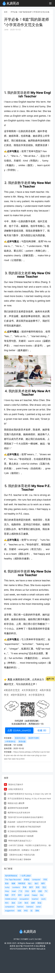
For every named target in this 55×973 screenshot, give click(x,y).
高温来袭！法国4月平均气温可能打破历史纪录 (26, 822)
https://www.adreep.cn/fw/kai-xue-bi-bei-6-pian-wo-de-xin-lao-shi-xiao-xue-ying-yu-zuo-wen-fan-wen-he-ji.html (27, 755)
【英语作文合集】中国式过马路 (22, 855)
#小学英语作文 (37, 694)
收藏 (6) (42, 730)
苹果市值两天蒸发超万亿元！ (20, 841)
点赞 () (19, 730)
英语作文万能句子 (15, 784)
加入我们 (38, 939)
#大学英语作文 (30, 690)
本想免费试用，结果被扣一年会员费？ (24, 850)
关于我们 (16, 939)
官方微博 (24, 939)
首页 (5, 12)
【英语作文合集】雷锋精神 (20, 859)
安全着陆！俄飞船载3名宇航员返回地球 (24, 826)
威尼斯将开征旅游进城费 (18, 808)
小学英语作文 (10, 741)
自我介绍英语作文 (15, 789)
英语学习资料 (33, 738)
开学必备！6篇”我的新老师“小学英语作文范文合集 (30, 12)
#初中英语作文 (19, 694)
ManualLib (40, 949)
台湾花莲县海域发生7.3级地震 (21, 836)
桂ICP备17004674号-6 (26, 946)
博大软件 (32, 949)
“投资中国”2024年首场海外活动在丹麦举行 (25, 817)
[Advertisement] (27, 60)
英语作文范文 (20, 738)
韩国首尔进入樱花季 (16, 803)
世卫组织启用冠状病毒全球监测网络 (23, 831)
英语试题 (22, 741)
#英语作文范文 (12, 690)
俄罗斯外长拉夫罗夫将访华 (19, 812)
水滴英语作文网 (21, 679)
